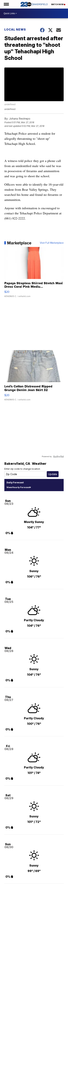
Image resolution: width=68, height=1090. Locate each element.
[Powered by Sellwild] (58, 456)
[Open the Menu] (6, 4)
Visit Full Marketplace (52, 243)
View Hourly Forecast (18, 487)
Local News (15, 29)
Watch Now (57, 4)
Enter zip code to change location (22, 468)
